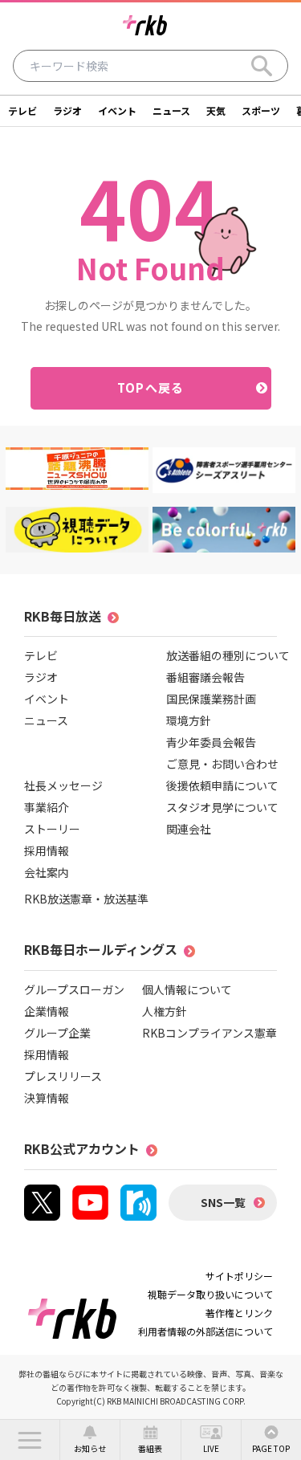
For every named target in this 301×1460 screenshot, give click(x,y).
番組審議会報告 (205, 677)
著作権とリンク (239, 1312)
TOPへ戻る (150, 387)
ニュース (171, 110)
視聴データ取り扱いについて (210, 1294)
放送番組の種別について (228, 655)
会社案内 (46, 872)
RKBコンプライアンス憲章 (209, 1033)
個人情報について (187, 989)
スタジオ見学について (222, 807)
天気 (216, 110)
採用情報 (46, 850)
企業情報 (46, 1011)
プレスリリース (63, 1076)
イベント (117, 110)
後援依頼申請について (222, 785)
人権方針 (164, 1011)
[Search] (261, 65)
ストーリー (52, 829)
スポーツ (261, 110)
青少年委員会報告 (211, 742)
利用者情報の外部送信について (205, 1331)
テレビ (22, 110)
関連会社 (188, 829)
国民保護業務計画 (211, 699)
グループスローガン (74, 989)
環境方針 (188, 720)
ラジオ (67, 110)
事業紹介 (46, 807)
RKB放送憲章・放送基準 (86, 899)
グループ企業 (57, 1033)
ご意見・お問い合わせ (222, 764)
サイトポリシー (239, 1276)
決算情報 (46, 1098)
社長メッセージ (63, 785)
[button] (29, 1440)
